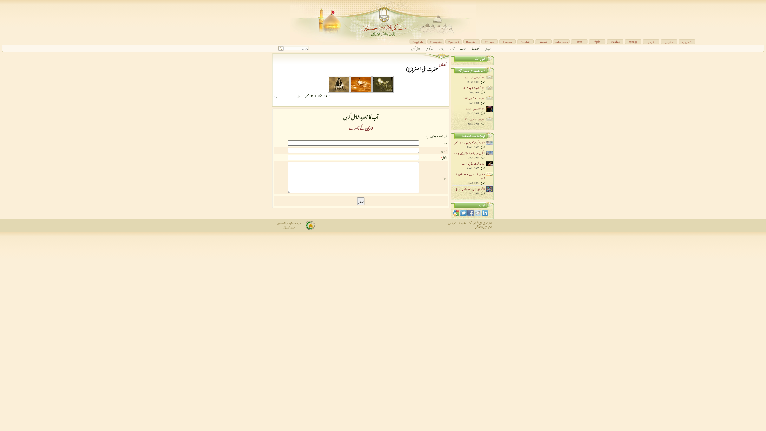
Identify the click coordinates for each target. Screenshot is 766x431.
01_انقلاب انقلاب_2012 (474, 87)
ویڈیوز (441, 48)
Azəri (543, 42)
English (418, 42)
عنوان (444, 150)
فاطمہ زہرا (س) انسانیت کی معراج (470, 188)
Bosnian (471, 42)
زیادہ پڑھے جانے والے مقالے (473, 135)
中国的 (633, 42)
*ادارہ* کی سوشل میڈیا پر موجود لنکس (469, 142)
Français (436, 42)
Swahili (525, 42)
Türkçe (489, 42)
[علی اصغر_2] (360, 91)
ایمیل (444, 157)
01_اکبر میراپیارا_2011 (475, 77)
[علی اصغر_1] (383, 91)
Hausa (507, 42)
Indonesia (561, 42)
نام (445, 143)
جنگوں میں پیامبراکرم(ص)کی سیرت (469, 153)
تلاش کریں (415, 48)
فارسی (669, 42)
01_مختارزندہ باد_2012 (475, 108)
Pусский (453, 42)
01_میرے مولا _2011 (475, 119)
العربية (687, 42)
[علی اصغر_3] (338, 91)
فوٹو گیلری (429, 48)
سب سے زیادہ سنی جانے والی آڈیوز (471, 70)
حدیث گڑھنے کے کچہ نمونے (473, 163)
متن (445, 178)
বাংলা (579, 42)
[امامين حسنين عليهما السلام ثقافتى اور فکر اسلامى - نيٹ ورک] (383, 22)
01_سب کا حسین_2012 (474, 98)
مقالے (463, 48)
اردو (651, 42)
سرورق (488, 48)
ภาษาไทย (615, 42)
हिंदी (597, 42)
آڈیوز (452, 48)
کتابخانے (475, 48)
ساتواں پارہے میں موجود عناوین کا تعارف (470, 176)
